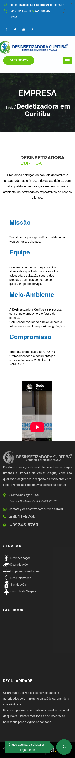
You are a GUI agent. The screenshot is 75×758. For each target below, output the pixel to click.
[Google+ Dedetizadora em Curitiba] (32, 29)
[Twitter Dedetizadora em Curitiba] (6, 29)
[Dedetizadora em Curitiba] (37, 47)
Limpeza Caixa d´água (25, 571)
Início (9, 107)
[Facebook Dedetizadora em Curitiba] (15, 29)
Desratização (19, 564)
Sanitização (18, 584)
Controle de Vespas (23, 591)
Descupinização (20, 578)
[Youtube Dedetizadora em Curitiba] (24, 29)
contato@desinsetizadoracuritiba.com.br (37, 5)
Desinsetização (20, 558)
